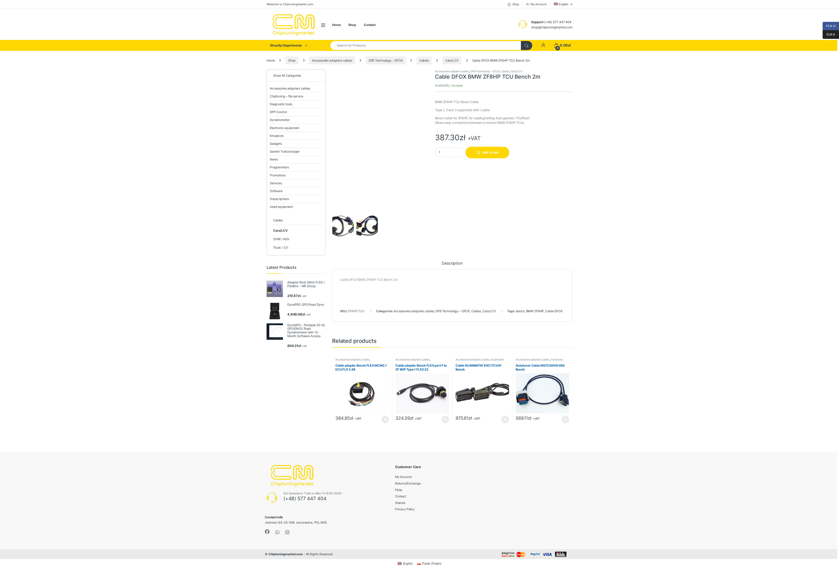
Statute (400, 503)
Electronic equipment (284, 128)
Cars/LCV (452, 60)
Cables (424, 60)
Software (276, 191)
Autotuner (557, 359)
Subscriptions (279, 199)
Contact (370, 25)
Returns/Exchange (408, 483)
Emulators (277, 136)
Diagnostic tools (281, 104)
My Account (538, 4)
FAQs (398, 490)
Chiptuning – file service (286, 96)
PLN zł (829, 26)
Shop (515, 4)
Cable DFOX (554, 311)
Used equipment (281, 207)
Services (276, 183)
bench (520, 311)
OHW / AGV (281, 239)
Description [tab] (452, 263)
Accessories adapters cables (332, 60)
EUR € (829, 34)
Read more (505, 419)
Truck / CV (280, 247)
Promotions (278, 175)
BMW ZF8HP (535, 311)
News (274, 159)
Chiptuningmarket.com (286, 554)
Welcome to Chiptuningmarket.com (290, 4)
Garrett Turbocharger (285, 151)
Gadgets (276, 143)
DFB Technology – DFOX (386, 60)
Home (336, 25)
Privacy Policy (405, 509)
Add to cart (490, 152)
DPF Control (278, 112)
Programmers (279, 167)
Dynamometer (279, 120)
